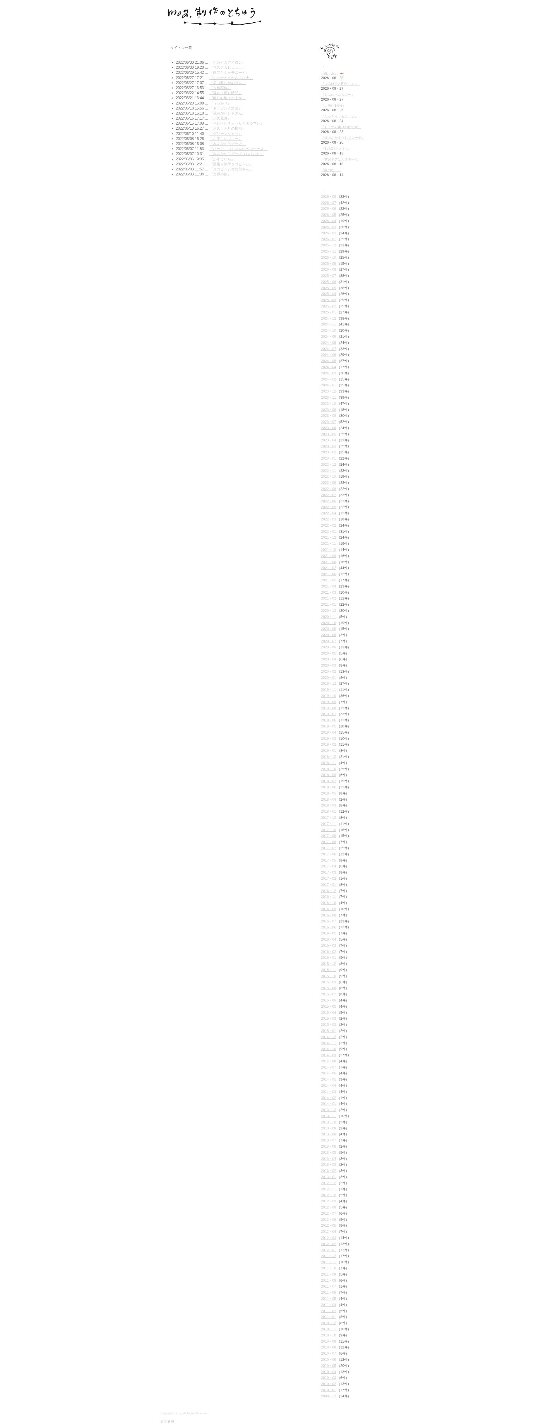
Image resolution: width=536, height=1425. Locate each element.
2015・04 (328, 1013)
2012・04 (328, 1232)
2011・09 (328, 1274)
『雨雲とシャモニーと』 (229, 72)
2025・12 (328, 245)
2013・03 (328, 1165)
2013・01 (328, 1177)
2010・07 (328, 1353)
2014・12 (328, 1037)
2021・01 (328, 604)
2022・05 (328, 507)
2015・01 (328, 1031)
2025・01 (328, 312)
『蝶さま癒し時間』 (225, 93)
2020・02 (328, 672)
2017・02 (328, 879)
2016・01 (328, 958)
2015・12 (328, 964)
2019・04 (328, 732)
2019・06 (328, 720)
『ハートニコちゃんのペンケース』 (238, 149)
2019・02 (328, 744)
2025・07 (328, 276)
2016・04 (328, 939)
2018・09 (328, 775)
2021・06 (328, 574)
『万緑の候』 (220, 174)
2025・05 (328, 288)
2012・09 (328, 1201)
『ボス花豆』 (220, 118)
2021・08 (328, 562)
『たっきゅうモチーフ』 (339, 116)
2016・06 (328, 927)
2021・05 (328, 580)
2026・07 (328, 203)
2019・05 (328, 726)
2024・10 (328, 330)
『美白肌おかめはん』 (227, 83)
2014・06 (328, 1073)
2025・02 (328, 306)
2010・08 (328, 1347)
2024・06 (328, 355)
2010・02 (328, 1384)
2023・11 (328, 397)
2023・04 (328, 440)
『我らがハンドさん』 (227, 113)
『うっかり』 (220, 103)
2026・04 (328, 221)
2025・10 (328, 258)
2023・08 (328, 416)
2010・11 (328, 1329)
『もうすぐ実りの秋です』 (341, 127)
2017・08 (328, 842)
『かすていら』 (222, 159)
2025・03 (328, 300)
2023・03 (328, 446)
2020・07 (328, 641)
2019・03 (328, 739)
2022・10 (328, 477)
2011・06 (328, 1293)
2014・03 (328, 1092)
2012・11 (328, 1189)
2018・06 (328, 787)
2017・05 (328, 860)
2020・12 (328, 611)
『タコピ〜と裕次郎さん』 (231, 169)
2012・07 (328, 1213)
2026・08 (328, 197)
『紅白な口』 (331, 170)
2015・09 (328, 982)
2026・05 (328, 215)
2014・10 (328, 1049)
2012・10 (328, 1195)
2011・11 (328, 1262)
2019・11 (328, 690)
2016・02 (328, 952)
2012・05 (328, 1225)
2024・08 (328, 343)
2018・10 (328, 769)
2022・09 (328, 483)
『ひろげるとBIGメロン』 (340, 84)
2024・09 (328, 337)
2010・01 (328, 1390)
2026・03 (328, 227)
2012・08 (328, 1207)
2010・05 (328, 1366)
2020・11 (328, 617)
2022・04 (328, 513)
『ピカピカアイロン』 (227, 62)
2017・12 (328, 818)
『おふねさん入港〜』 (338, 95)
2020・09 (328, 629)
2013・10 (328, 1122)
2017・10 (328, 830)
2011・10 (328, 1268)
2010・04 (328, 1372)
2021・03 (328, 592)
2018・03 (328, 805)
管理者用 (167, 1421)
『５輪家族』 (220, 88)
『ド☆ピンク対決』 (225, 108)
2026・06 (328, 209)
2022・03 (328, 519)
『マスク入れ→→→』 (227, 67)
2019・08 (328, 708)
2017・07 (328, 848)
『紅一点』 (329, 73)
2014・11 (328, 1043)
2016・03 (328, 946)
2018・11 (328, 763)
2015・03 (328, 1018)
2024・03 (328, 373)
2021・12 (328, 537)
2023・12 (328, 391)
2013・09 (328, 1128)
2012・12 (328, 1183)
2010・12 (328, 1323)
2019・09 (328, 702)
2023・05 (328, 434)
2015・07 (328, 994)
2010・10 (328, 1335)
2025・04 (328, 294)
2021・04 (328, 586)
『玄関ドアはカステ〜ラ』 (341, 159)
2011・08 (328, 1281)
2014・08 (328, 1061)
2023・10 (328, 404)
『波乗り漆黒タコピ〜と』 (231, 164)
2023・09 (328, 410)
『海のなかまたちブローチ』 (343, 138)
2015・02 (328, 1025)
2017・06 (328, 854)
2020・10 (328, 623)
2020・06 (328, 647)
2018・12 (328, 757)
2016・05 (328, 933)
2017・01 (328, 885)
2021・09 (328, 556)
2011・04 (328, 1305)
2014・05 (328, 1079)
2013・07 (328, 1140)
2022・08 (328, 489)
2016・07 (328, 921)
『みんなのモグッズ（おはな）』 (236, 154)
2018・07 (328, 781)
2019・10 (328, 696)
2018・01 (328, 811)
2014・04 (328, 1086)
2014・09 (328, 1055)
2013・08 (328, 1134)
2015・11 (328, 970)
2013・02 (328, 1171)
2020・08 (328, 635)
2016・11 (328, 897)
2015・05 (328, 1006)
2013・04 (328, 1159)
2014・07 (328, 1067)
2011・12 (328, 1256)
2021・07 (328, 568)
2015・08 (328, 988)
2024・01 (328, 385)
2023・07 (328, 422)
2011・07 (328, 1286)
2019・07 (328, 714)
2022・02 (328, 525)
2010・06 (328, 1360)
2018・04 (328, 799)
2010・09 (328, 1341)
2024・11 (328, 324)
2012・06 (328, 1220)
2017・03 (328, 872)
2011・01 (328, 1317)
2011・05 (328, 1299)
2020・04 (328, 659)
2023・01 (328, 458)
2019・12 (328, 684)
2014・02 (328, 1098)
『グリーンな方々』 (225, 134)
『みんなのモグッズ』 (227, 144)
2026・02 (328, 233)
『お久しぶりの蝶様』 (227, 128)
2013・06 (328, 1146)
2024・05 (328, 361)
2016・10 (328, 903)
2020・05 (328, 653)
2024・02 (328, 379)
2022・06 (328, 501)
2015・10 (328, 976)
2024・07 (328, 349)
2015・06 (328, 1000)
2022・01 (328, 532)
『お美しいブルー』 (225, 139)
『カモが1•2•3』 (333, 106)
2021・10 (328, 550)
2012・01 (328, 1250)
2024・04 (328, 367)
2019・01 (328, 751)
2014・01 (328, 1104)
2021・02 (328, 598)
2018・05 (328, 793)
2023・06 (328, 428)
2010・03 (328, 1378)
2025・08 (328, 270)
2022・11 (328, 471)
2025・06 (328, 282)
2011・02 (328, 1311)
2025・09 (328, 264)
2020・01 (328, 678)
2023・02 (328, 452)
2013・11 (328, 1116)
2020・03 (328, 665)
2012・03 (328, 1238)
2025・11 (328, 251)
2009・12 (328, 1396)
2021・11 (328, 544)
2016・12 (328, 891)
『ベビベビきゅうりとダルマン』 (236, 123)
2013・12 (328, 1110)
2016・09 (328, 909)
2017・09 (328, 836)
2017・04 (328, 866)
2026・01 (328, 239)
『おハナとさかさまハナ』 (231, 78)
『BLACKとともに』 (336, 149)
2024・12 (328, 318)
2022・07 (328, 495)
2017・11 (328, 824)
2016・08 (328, 915)
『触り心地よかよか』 (227, 98)
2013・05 (328, 1153)
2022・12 (328, 465)
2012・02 (328, 1244)
